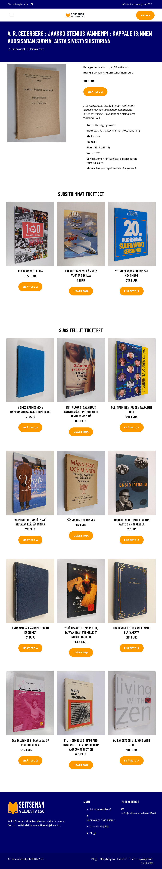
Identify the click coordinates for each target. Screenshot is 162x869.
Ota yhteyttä (107, 859)
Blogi (92, 833)
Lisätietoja (95, 91)
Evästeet (122, 859)
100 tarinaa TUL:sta (30, 271)
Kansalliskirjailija (99, 826)
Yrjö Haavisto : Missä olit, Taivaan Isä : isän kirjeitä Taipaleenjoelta (81, 632)
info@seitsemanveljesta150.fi (137, 4)
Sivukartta (147, 863)
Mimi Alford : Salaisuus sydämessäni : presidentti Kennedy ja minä (81, 411)
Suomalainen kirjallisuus (101, 820)
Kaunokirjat (18, 49)
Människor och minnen (81, 520)
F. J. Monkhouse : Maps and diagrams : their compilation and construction (81, 744)
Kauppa (145, 15)
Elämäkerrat (36, 49)
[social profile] (31, 4)
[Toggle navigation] (11, 15)
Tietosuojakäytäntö (141, 859)
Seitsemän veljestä (100, 809)
